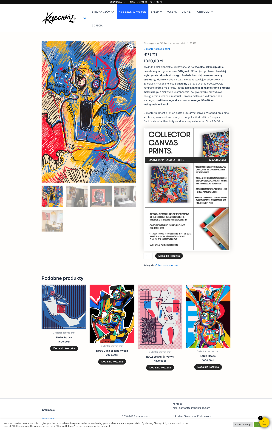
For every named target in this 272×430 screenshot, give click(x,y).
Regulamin (48, 418)
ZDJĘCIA (97, 25)
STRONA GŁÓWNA (103, 11)
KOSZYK (172, 11)
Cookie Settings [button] (243, 424)
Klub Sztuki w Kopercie (132, 11)
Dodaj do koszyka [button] (64, 348)
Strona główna (151, 43)
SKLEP (155, 11)
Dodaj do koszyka (169, 256)
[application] (160, 11)
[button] (84, 18)
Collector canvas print (173, 43)
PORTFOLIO (203, 11)
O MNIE (186, 11)
